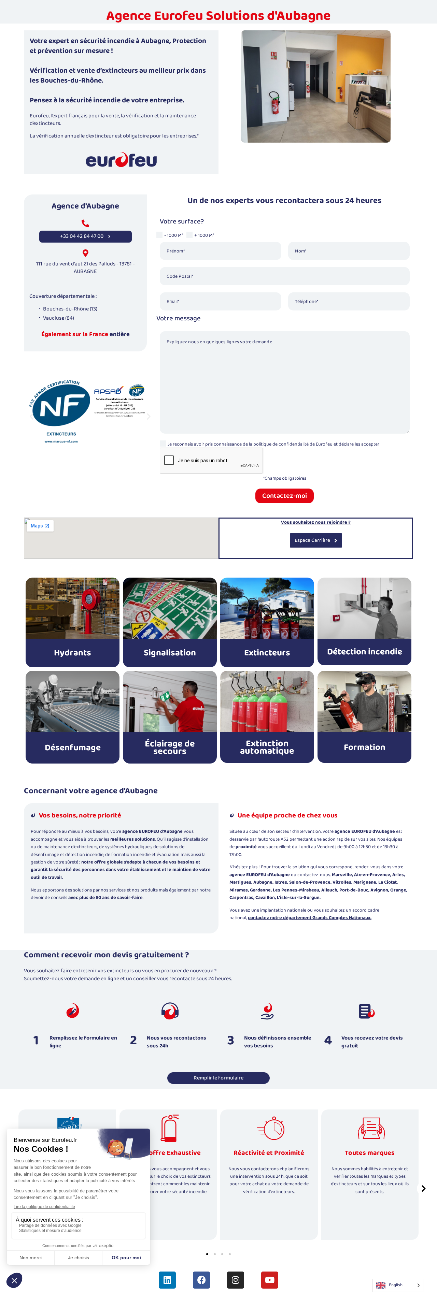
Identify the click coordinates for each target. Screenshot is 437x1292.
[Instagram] (235, 1280)
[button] (31, 416)
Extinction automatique (267, 747)
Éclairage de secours (170, 748)
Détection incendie (364, 652)
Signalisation (170, 653)
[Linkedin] (167, 1280)
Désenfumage (73, 748)
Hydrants (72, 653)
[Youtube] (269, 1280)
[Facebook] (201, 1280)
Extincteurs (267, 653)
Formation (364, 747)
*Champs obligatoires (284, 478)
